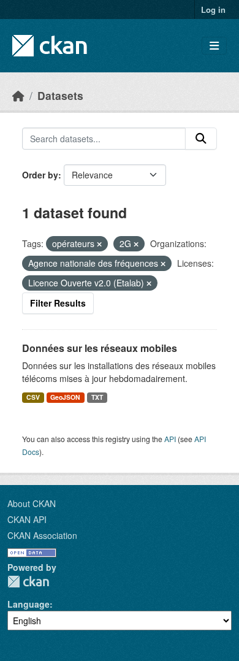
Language (28, 604)
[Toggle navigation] (214, 46)
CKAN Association (42, 535)
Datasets (60, 95)
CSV (33, 397)
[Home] (18, 95)
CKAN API (27, 519)
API (170, 439)
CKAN (28, 581)
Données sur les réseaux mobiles (99, 348)
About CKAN (31, 503)
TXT (97, 397)
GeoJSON (65, 397)
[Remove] (99, 244)
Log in (213, 9)
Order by (40, 175)
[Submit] (201, 139)
